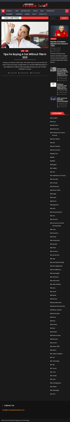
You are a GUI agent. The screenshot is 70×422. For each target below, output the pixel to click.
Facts (34, 14)
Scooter (54, 343)
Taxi (53, 357)
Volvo (53, 394)
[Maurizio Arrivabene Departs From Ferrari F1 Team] (59, 31)
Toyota (54, 368)
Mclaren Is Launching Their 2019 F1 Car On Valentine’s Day (62, 86)
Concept (54, 183)
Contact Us (43, 14)
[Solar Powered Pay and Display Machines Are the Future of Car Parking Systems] (53, 69)
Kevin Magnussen (57, 266)
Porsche (54, 324)
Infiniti (54, 248)
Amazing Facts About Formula (58, 134)
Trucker (54, 376)
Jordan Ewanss (24, 73)
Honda (54, 237)
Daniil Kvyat (55, 186)
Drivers (54, 197)
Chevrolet (55, 179)
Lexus (53, 288)
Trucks (35, 11)
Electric (54, 201)
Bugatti (54, 164)
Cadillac (54, 168)
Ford (53, 216)
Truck (53, 372)
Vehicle (54, 386)
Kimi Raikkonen (56, 270)
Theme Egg (26, 420)
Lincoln (54, 291)
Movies (27, 14)
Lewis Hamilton (56, 284)
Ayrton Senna (56, 150)
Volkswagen (55, 390)
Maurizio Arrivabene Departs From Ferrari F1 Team (59, 44)
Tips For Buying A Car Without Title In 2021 (24, 56)
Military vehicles (57, 310)
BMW (53, 161)
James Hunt (55, 255)
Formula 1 (9, 11)
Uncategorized (56, 383)
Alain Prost (55, 125)
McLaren (54, 299)
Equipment (9, 14)
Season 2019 (55, 346)
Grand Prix (55, 233)
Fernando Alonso (57, 212)
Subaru (54, 350)
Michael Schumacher (58, 306)
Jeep (53, 259)
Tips (27, 51)
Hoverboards (56, 240)
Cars (16, 11)
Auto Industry (56, 146)
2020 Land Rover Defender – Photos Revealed (62, 99)
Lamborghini (56, 273)
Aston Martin (56, 139)
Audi (53, 143)
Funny (54, 229)
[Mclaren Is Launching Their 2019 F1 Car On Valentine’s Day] (53, 85)
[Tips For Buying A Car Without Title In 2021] (24, 35)
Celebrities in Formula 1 (59, 175)
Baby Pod (55, 153)
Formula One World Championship (58, 224)
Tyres (53, 379)
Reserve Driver (56, 335)
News (53, 321)
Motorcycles (25, 11)
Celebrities (19, 14)
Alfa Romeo (55, 129)
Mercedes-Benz (57, 302)
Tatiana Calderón (57, 354)
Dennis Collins (56, 190)
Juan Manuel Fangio (58, 262)
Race (41, 11)
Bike (53, 157)
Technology (50, 11)
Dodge (54, 194)
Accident (55, 118)
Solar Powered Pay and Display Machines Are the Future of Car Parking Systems (62, 72)
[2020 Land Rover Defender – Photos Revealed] (53, 99)
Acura (54, 122)
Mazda (54, 295)
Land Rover (55, 277)
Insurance (55, 251)
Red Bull (54, 332)
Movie (54, 317)
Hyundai (54, 244)
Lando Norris (55, 280)
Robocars (55, 339)
